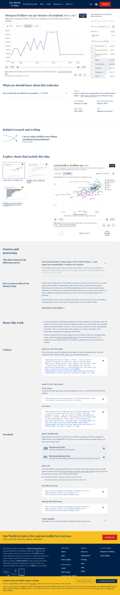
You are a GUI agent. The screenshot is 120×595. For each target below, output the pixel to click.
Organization (85, 556)
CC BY (27, 76)
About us (84, 552)
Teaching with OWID (69, 576)
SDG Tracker (65, 572)
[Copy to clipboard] (101, 361)
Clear (112, 31)
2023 (84, 67)
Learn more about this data (67, 224)
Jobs (82, 567)
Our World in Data (14, 4)
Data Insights (66, 560)
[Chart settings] (113, 173)
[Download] (75, 75)
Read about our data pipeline (52, 308)
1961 (61, 219)
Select (104, 173)
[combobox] (90, 4)
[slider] (17, 67)
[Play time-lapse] (7, 67)
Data (42, 4)
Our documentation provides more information (76, 471)
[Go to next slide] (107, 233)
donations (33, 583)
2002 (12, 67)
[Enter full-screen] (85, 75)
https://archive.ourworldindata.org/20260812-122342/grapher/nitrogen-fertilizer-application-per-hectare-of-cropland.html (70, 371)
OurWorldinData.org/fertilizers (14, 76)
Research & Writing (107, 552)
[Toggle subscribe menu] (96, 4)
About (68, 4)
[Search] (90, 4)
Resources (57, 4)
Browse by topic (31, 4)
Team (83, 563)
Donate (105, 4)
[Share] (80, 75)
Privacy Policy (98, 588)
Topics (63, 552)
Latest (49, 4)
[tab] (10, 26)
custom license (21, 561)
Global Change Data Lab (36, 548)
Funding (84, 560)
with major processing (88, 96)
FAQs (33, 566)
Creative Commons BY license (67, 337)
